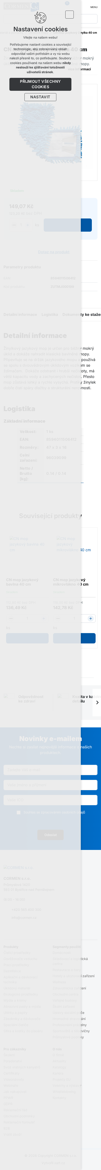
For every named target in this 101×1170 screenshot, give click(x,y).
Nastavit (40, 97)
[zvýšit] (90, 618)
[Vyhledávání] (92, 19)
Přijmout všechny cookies (40, 84)
